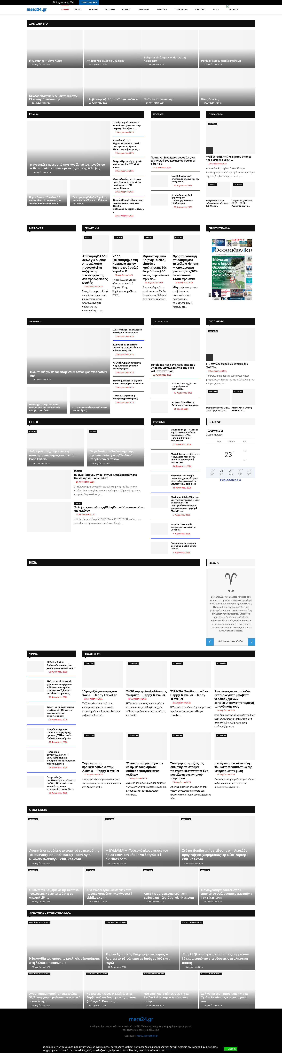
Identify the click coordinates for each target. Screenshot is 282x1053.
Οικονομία (143, 9)
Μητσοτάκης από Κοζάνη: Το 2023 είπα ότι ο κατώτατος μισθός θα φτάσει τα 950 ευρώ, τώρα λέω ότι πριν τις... (156, 267)
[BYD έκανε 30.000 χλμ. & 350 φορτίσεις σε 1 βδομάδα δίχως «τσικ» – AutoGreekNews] (218, 397)
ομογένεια (33, 819)
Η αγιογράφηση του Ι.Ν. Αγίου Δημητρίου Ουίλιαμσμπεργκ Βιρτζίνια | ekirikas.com (226, 893)
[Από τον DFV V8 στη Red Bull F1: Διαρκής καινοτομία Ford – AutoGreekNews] (243, 397)
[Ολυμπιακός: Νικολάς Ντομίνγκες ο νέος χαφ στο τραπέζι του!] (68, 356)
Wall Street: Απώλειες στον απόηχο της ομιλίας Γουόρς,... (228, 158)
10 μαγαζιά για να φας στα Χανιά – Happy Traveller (99, 693)
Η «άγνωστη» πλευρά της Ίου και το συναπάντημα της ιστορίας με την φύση (233, 767)
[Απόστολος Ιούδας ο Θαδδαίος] (112, 49)
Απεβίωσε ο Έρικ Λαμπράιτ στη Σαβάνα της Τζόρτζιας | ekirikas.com (169, 895)
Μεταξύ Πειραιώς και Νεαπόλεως (221, 60)
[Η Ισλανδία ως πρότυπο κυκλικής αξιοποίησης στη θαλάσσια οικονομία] (64, 945)
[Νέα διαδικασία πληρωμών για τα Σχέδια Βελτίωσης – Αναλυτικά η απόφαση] (169, 990)
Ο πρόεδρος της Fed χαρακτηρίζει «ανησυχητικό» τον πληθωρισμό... (182, 199)
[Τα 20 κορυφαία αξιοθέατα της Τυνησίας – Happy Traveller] (146, 674)
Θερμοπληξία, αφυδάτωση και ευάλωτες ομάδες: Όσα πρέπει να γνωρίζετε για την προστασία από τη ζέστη (61, 783)
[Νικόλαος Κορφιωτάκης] (169, 87)
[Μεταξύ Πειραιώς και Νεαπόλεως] (227, 49)
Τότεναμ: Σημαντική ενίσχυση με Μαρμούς (125, 397)
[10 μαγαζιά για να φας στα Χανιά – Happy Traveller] (102, 674)
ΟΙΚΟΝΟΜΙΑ (216, 114)
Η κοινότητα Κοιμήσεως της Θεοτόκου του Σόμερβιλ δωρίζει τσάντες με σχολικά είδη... (54, 893)
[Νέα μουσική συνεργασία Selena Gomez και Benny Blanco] (159, 548)
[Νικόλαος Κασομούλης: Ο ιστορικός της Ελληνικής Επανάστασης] (55, 87)
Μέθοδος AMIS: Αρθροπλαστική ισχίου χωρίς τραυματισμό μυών (61, 665)
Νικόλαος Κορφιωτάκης (158, 99)
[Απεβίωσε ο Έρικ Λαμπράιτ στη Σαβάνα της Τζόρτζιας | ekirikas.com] (169, 886)
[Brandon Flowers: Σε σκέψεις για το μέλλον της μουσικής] (159, 529)
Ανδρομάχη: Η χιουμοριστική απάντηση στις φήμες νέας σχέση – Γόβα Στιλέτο (53, 455)
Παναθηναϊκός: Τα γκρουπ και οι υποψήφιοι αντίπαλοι (128, 382)
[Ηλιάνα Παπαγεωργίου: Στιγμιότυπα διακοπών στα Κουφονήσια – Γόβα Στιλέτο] (49, 484)
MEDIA (33, 562)
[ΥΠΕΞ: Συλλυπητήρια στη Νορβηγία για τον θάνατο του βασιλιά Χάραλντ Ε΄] (125, 244)
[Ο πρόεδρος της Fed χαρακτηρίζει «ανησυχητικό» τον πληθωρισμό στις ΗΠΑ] (159, 200)
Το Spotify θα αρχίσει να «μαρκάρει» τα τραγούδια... (184, 386)
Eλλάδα (78, 9)
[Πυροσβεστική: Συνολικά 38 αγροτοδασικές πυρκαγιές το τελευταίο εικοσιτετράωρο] (47, 193)
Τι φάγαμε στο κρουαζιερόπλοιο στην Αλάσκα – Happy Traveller (100, 767)
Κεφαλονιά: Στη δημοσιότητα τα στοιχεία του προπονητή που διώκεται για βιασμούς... (126, 145)
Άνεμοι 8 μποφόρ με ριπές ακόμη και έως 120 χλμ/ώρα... (127, 164)
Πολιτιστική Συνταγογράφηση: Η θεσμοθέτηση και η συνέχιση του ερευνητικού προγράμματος (61, 757)
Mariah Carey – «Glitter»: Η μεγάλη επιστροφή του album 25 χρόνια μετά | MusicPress (185, 458)
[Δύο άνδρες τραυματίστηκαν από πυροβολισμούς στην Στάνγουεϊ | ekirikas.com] (112, 886)
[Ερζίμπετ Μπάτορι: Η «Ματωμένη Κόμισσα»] (169, 49)
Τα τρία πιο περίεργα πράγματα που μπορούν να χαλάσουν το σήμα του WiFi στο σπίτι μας (173, 367)
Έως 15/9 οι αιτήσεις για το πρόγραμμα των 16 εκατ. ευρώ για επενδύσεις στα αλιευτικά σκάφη (215, 958)
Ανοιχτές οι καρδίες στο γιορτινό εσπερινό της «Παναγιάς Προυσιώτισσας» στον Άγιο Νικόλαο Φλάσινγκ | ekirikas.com (64, 854)
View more (170, 1050)
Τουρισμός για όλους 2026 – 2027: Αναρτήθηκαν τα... (242, 203)
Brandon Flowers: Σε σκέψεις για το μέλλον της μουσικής (183, 527)
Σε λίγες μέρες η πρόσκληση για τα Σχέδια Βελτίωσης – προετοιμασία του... (224, 997)
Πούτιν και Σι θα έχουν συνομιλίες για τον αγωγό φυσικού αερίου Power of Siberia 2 (173, 160)
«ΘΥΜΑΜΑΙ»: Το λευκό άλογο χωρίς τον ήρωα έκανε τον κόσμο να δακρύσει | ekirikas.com (137, 854)
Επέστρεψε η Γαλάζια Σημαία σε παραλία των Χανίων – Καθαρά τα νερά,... (90, 200)
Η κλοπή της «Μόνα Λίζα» (45, 60)
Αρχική (65, 9)
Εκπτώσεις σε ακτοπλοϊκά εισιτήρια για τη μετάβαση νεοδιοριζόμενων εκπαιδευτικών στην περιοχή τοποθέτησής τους (234, 699)
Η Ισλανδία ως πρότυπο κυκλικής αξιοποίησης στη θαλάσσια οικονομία (64, 960)
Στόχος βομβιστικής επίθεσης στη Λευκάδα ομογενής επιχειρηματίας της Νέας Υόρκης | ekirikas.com (215, 854)
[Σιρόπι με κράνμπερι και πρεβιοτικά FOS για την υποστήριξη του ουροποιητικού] (35, 711)
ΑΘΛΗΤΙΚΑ (35, 321)
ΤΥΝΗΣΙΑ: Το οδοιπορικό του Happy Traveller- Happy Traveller (189, 695)
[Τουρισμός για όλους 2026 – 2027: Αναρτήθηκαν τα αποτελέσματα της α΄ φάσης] (243, 189)
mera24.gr (37, 9)
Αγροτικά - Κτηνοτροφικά (50, 913)
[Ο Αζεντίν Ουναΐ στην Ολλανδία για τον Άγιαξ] (90, 400)
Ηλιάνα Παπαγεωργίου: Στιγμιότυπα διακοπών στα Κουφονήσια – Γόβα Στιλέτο (105, 476)
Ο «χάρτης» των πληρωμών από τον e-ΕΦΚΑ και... (217, 203)
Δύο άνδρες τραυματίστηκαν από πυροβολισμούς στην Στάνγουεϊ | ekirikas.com (109, 893)
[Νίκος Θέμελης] (227, 87)
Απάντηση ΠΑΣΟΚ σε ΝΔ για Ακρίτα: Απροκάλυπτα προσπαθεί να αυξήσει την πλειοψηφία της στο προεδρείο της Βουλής (95, 269)
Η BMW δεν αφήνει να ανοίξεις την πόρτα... (227, 365)
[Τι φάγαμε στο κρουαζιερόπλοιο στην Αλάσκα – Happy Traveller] (102, 746)
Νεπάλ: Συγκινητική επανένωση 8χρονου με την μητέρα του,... (185, 179)
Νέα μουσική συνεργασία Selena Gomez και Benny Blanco (183, 546)
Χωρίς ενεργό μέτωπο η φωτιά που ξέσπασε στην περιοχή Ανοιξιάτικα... (127, 125)
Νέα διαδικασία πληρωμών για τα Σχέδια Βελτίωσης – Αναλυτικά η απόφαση (166, 997)
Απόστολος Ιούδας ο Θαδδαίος (105, 60)
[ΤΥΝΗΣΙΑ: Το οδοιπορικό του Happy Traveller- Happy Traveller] (190, 674)
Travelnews (181, 9)
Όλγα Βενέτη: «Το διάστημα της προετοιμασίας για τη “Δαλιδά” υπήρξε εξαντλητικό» (111, 455)
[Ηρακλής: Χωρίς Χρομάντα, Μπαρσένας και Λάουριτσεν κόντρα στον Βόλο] (47, 400)
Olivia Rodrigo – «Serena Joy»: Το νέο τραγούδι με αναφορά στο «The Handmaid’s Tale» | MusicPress (184, 435)
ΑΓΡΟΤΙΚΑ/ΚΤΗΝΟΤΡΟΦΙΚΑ (39, 923)
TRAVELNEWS (92, 654)
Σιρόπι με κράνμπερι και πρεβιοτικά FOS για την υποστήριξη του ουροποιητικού (60, 711)
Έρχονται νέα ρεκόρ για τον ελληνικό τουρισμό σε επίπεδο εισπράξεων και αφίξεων (144, 768)
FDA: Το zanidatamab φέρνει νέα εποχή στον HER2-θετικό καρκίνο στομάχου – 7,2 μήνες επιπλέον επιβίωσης (59, 687)
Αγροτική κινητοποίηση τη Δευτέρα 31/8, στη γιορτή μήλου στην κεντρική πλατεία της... (54, 997)
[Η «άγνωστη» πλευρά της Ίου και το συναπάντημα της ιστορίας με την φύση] (234, 746)
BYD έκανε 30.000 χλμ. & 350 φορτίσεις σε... (218, 409)
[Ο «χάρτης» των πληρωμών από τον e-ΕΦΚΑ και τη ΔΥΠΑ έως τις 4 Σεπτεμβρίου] (218, 189)
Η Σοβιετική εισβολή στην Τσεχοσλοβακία (112, 99)
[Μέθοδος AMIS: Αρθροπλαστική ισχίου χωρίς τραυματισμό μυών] (35, 666)
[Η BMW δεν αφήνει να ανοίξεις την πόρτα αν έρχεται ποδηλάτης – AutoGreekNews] (230, 344)
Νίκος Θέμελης (210, 99)
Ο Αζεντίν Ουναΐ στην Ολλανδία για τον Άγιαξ (89, 409)
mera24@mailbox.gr (147, 1035)
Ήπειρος (93, 9)
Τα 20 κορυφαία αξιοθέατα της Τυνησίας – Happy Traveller (146, 693)
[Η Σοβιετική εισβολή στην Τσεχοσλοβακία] (112, 87)
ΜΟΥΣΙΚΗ (159, 421)
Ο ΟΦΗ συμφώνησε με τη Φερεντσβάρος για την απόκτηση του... (127, 365)
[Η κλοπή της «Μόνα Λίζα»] (55, 49)
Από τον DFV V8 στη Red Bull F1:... (242, 409)
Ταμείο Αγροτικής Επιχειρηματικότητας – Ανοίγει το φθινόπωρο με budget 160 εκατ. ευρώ (138, 958)
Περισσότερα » (231, 480)
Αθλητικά (162, 9)
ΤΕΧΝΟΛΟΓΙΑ (160, 321)
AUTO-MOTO (216, 321)
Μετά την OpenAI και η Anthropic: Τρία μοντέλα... (185, 403)
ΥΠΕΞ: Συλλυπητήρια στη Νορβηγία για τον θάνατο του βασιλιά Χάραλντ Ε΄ (125, 263)
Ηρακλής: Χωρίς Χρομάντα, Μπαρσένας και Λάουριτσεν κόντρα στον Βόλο (44, 407)
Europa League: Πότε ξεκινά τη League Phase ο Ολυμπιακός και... (127, 347)
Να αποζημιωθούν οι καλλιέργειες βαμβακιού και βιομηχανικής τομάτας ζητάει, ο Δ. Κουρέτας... (111, 997)
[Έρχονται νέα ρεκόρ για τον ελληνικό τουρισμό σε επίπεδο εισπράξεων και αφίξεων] (146, 746)
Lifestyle (200, 9)
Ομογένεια (38, 809)
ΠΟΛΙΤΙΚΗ (92, 228)
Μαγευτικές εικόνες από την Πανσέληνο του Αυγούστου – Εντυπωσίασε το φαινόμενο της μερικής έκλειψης (67, 166)
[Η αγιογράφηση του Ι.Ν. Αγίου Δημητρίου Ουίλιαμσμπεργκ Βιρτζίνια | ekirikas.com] (227, 886)
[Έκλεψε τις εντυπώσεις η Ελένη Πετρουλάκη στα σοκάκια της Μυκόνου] (49, 517)
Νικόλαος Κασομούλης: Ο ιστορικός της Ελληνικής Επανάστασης (53, 97)
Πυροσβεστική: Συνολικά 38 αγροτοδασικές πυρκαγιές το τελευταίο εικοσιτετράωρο (45, 200)
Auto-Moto (213, 331)
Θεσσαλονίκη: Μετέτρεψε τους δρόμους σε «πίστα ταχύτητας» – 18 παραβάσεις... (127, 183)
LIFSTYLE (34, 422)
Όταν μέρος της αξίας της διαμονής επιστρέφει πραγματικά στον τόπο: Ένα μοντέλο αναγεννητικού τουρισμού (189, 770)
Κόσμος (126, 9)
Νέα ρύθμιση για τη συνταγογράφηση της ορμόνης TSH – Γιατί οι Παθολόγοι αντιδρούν (59, 734)
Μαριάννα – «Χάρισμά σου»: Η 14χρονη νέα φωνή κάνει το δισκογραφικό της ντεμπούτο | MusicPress (184, 479)
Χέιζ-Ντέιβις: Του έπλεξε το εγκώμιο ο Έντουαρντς (127, 331)
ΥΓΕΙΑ (216, 9)
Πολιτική (110, 9)
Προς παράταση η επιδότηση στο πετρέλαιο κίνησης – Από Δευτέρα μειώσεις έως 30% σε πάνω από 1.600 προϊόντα (186, 267)
